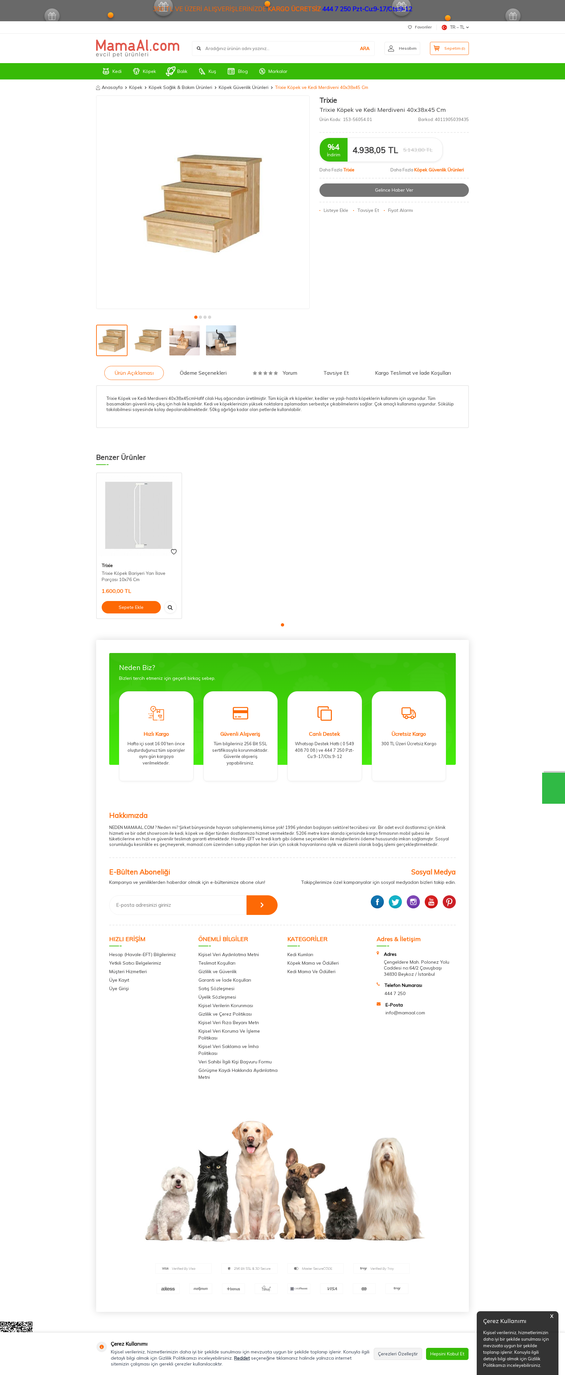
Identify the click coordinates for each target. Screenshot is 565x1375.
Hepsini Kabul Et (447, 1354)
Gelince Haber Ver (394, 190)
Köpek (149, 71)
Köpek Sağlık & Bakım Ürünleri (180, 87)
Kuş (212, 71)
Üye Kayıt (119, 980)
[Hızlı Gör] (170, 607)
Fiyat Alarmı (400, 210)
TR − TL (457, 27)
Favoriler (423, 27)
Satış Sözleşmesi (216, 988)
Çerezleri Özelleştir (398, 1354)
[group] (202, 202)
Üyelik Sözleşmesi (217, 997)
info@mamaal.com (405, 1013)
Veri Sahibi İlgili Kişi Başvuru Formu (235, 1062)
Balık (182, 71)
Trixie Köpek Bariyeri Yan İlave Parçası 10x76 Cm (133, 576)
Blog (243, 71)
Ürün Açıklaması (134, 373)
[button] (195, 317)
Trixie (328, 100)
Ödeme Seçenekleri (203, 373)
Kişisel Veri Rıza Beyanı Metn (228, 1022)
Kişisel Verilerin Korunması (225, 1005)
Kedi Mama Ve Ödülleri (311, 971)
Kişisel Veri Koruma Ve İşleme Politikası (229, 1034)
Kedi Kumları (300, 954)
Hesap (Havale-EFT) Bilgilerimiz (142, 954)
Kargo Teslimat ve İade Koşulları (413, 373)
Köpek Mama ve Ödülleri (313, 963)
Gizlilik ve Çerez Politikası (225, 1014)
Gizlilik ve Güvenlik (217, 971)
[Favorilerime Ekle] (174, 552)
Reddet (242, 1358)
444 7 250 (395, 993)
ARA (364, 48)
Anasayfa (112, 87)
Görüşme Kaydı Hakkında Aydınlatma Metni (238, 1073)
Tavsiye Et (368, 210)
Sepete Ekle (131, 607)
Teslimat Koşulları (216, 963)
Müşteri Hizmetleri (128, 971)
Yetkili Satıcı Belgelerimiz (135, 963)
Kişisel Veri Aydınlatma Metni (228, 954)
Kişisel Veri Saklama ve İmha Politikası (228, 1049)
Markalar (277, 71)
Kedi (117, 71)
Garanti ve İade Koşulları (224, 980)
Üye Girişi (119, 988)
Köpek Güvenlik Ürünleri (243, 87)
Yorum (290, 373)
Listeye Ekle (336, 210)
